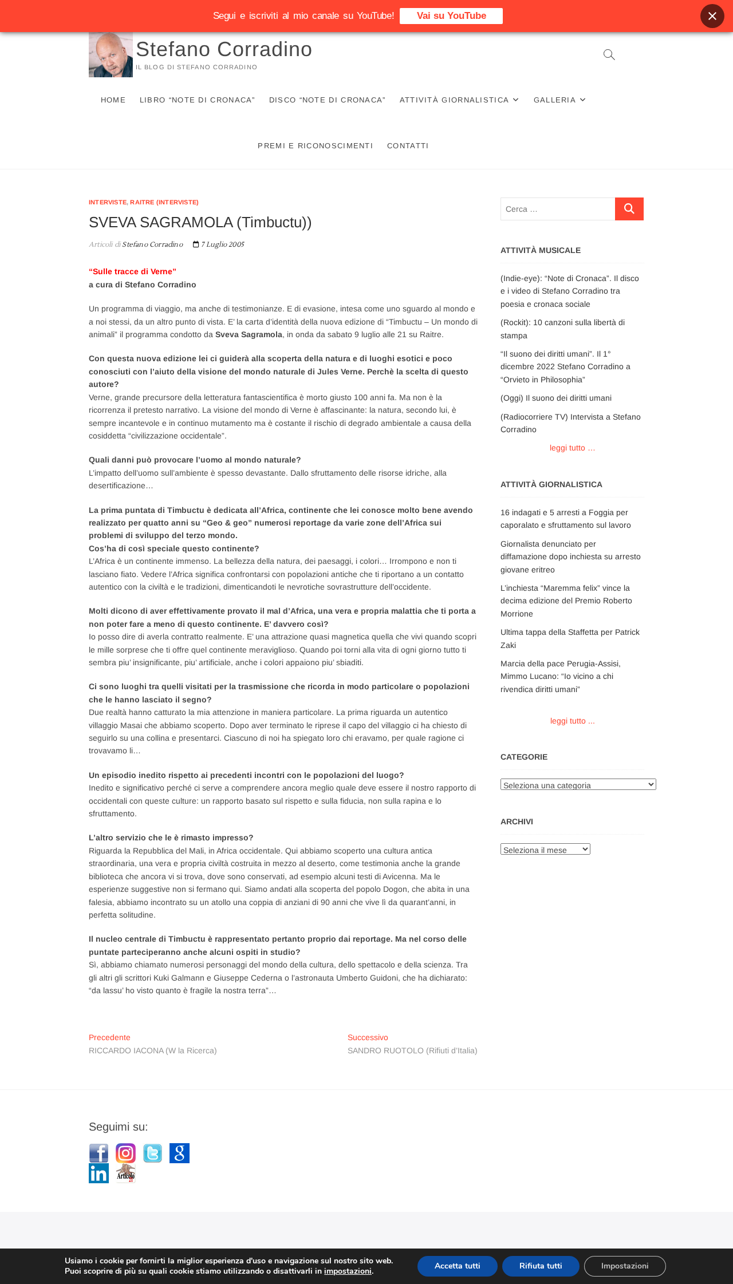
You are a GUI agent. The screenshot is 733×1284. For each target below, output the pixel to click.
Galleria (555, 100)
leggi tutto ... (572, 720)
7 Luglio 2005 (221, 244)
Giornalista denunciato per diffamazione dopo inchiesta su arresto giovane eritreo (571, 556)
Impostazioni (625, 1266)
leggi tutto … (573, 447)
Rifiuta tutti (540, 1266)
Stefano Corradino (224, 49)
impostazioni (348, 1271)
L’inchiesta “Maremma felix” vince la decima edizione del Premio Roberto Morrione (566, 600)
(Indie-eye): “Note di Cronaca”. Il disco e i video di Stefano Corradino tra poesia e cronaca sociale (570, 291)
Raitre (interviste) (164, 202)
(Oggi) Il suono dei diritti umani (556, 397)
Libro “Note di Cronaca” (197, 100)
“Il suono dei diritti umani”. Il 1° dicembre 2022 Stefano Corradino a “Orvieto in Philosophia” (565, 366)
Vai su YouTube (451, 15)
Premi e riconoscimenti (315, 145)
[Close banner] (712, 16)
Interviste (108, 202)
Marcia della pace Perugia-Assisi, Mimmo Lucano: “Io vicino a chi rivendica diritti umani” (561, 676)
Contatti (408, 145)
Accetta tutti (457, 1266)
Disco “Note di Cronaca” (327, 100)
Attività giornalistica (455, 100)
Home (113, 100)
